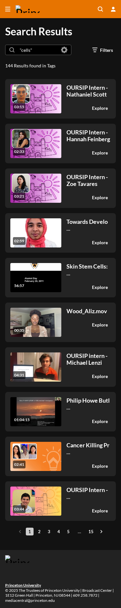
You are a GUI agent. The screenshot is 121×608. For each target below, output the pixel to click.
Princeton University (23, 585)
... (87, 225)
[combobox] (37, 50)
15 (91, 531)
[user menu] (113, 9)
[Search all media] (100, 9)
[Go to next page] (101, 531)
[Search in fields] (64, 50)
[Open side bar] (8, 9)
